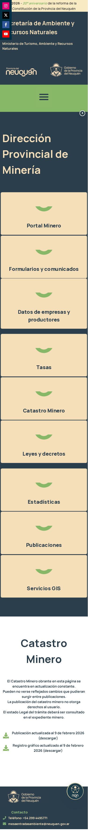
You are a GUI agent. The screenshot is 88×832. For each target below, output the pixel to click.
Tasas (43, 367)
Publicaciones (44, 544)
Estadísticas (44, 501)
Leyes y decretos (44, 453)
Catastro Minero (44, 410)
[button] (43, 97)
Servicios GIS (44, 588)
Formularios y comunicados (44, 268)
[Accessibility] (75, 791)
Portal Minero (44, 225)
